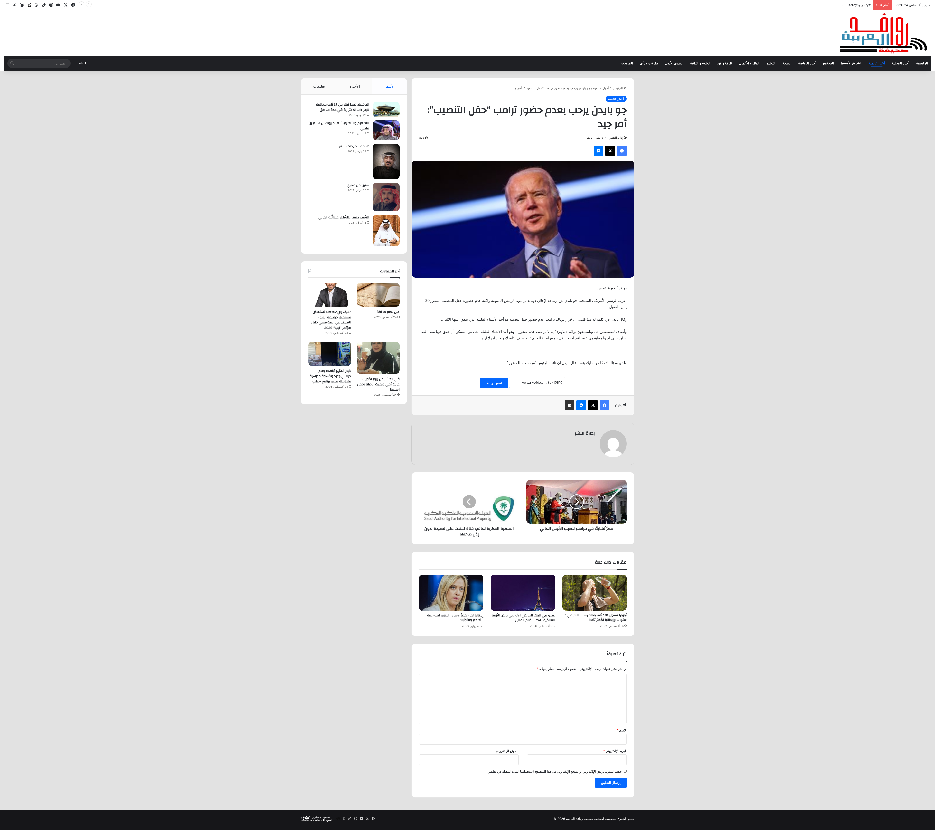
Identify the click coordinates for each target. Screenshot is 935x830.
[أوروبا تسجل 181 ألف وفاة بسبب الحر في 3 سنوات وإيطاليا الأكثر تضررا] (594, 593)
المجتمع (828, 63)
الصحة (786, 63)
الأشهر (390, 86)
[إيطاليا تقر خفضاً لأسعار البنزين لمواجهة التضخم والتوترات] (451, 593)
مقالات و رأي (649, 63)
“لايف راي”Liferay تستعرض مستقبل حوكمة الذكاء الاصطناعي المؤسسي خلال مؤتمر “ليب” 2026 (805, 5)
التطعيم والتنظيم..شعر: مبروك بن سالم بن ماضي (339, 126)
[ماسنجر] (598, 151)
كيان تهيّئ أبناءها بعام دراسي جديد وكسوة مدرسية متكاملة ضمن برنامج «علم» (330, 376)
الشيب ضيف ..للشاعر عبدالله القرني (343, 217)
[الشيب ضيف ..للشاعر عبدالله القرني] (386, 230)
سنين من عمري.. (357, 185)
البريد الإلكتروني (615, 751)
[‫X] (610, 151)
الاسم (622, 730)
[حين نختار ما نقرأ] (378, 295)
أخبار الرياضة (807, 63)
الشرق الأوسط (851, 63)
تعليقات (319, 86)
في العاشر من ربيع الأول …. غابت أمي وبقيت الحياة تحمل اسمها (378, 384)
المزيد (628, 63)
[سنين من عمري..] (386, 197)
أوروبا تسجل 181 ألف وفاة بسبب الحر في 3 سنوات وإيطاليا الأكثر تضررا (596, 617)
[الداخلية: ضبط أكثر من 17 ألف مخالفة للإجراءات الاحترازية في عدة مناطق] (386, 109)
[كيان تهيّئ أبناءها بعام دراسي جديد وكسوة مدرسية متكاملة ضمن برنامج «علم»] (329, 354)
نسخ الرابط (494, 383)
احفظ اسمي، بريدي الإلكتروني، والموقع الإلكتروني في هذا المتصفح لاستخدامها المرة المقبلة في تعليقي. (555, 771)
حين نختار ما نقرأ (388, 312)
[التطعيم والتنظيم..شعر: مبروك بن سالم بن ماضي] (386, 130)
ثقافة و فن (724, 63)
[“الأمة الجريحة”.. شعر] (386, 161)
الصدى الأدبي (674, 63)
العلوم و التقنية (700, 63)
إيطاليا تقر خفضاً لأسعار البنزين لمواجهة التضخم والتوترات (455, 617)
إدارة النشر (616, 137)
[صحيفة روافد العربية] (884, 33)
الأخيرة (354, 86)
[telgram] (29, 5)
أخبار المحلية (900, 63)
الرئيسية (922, 63)
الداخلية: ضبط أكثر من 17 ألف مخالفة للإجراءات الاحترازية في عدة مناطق (342, 107)
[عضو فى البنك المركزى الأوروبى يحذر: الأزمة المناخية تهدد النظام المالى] (523, 593)
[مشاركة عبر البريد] (569, 405)
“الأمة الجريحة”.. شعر (354, 146)
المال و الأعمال (749, 63)
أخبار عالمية (877, 63)
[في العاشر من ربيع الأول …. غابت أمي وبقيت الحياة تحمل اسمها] (378, 358)
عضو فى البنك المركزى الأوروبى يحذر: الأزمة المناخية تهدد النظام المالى (523, 617)
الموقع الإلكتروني (507, 751)
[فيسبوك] (622, 151)
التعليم (771, 63)
